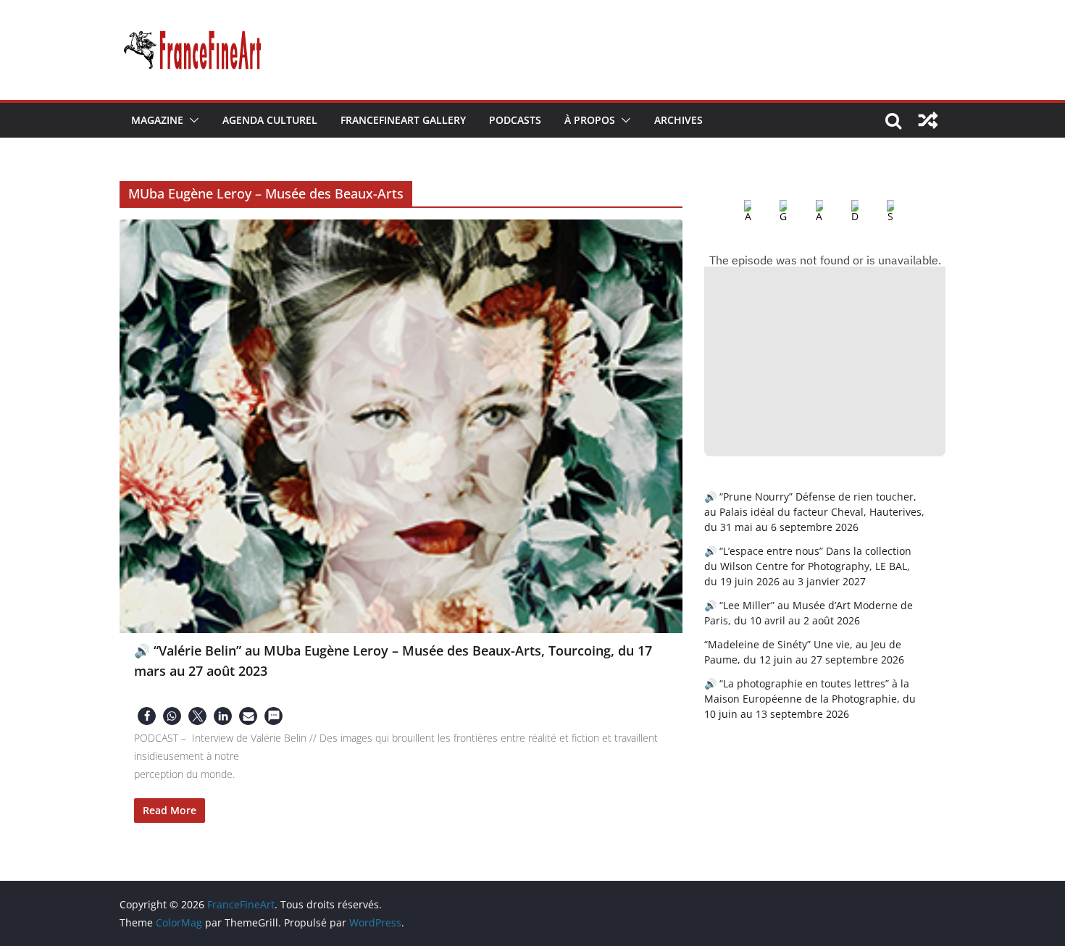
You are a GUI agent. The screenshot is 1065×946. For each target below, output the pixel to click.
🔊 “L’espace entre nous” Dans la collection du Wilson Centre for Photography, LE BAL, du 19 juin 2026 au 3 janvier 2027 (807, 566)
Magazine (157, 120)
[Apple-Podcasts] (736, 211)
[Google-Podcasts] (771, 211)
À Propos (589, 120)
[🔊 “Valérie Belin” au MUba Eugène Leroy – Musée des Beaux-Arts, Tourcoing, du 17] (401, 425)
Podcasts (515, 120)
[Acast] (807, 211)
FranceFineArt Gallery (403, 120)
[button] (191, 120)
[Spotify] (878, 211)
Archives (678, 120)
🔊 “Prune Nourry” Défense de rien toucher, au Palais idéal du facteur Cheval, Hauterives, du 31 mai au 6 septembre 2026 (814, 512)
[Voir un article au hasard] (928, 120)
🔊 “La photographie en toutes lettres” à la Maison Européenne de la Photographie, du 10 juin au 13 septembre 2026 (810, 699)
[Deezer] (843, 211)
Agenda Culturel (269, 120)
